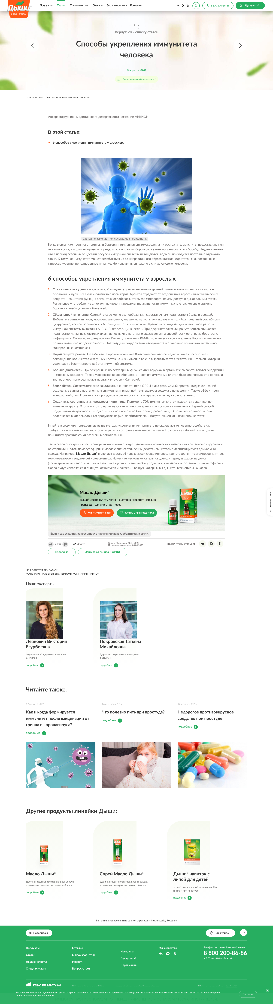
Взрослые (61, 552)
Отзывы (97, 5)
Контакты (136, 5)
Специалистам (79, 5)
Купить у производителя (139, 512)
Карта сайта (128, 965)
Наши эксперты (36, 962)
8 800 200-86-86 (220, 5)
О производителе (84, 955)
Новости (77, 962)
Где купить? (128, 958)
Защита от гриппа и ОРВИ (102, 552)
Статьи (61, 5)
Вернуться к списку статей (136, 32)
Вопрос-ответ (81, 968)
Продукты (46, 5)
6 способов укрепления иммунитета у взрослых (88, 142)
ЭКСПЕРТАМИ (63, 574)
